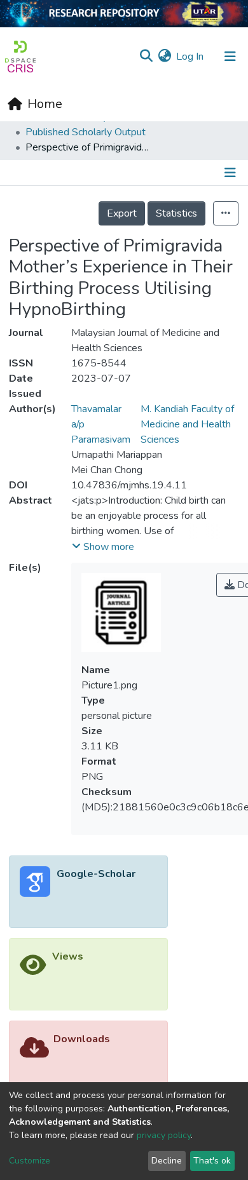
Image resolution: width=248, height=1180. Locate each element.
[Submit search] (146, 56)
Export (122, 213)
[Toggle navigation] (230, 56)
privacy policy (164, 1135)
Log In (190, 57)
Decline (166, 1161)
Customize (29, 1161)
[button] (164, 56)
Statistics (176, 213)
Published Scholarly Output (85, 132)
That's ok (212, 1161)
